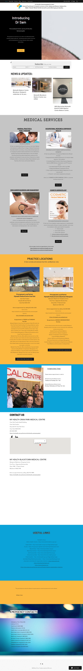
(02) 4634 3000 (27, 642)
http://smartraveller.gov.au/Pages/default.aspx (45, 557)
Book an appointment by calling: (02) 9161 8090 (58, 309)
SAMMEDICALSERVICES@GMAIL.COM (57, 177)
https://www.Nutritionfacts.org (41, 563)
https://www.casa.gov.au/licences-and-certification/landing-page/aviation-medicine (42, 567)
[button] (77, 1)
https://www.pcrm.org (53, 561)
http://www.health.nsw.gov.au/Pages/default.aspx (45, 544)
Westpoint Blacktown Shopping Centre (58, 298)
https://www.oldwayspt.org (41, 565)
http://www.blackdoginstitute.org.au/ (47, 550)
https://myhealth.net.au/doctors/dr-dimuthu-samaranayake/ (24, 311)
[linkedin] (74, 1)
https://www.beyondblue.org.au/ (45, 548)
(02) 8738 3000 (24, 646)
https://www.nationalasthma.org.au (46, 553)
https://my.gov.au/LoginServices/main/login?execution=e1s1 (44, 546)
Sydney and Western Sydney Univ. (57, 6)
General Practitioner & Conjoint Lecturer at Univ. (36, 6)
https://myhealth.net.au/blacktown (58, 317)
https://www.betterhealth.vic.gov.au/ (47, 542)
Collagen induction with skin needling (60, 234)
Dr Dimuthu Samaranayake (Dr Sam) (44, 4)
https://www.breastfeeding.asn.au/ (51, 559)
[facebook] (72, 1)
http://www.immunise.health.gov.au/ (47, 555)
